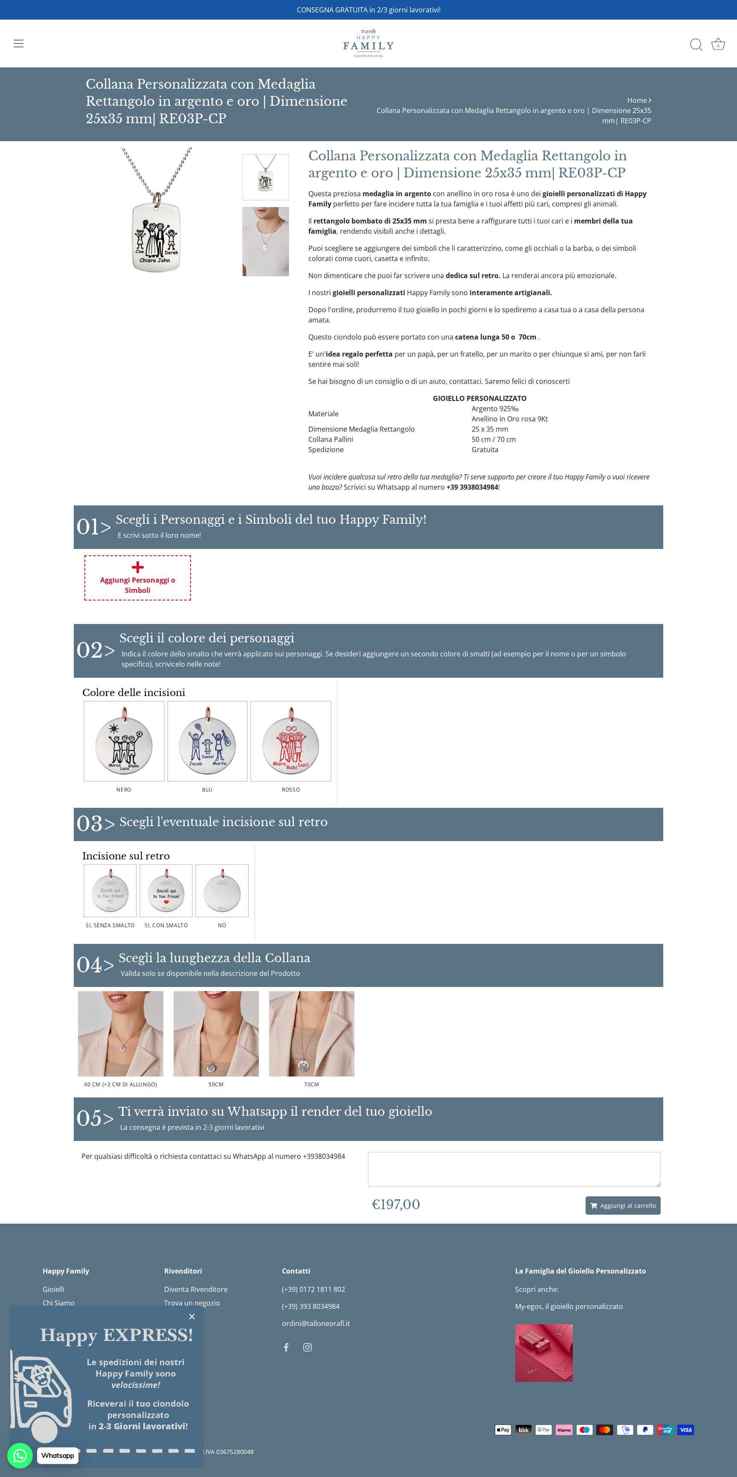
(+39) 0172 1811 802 (313, 1289)
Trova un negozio (192, 1303)
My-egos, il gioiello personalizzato (569, 1306)
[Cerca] (696, 44)
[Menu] (18, 43)
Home (637, 100)
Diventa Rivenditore (196, 1289)
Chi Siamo (59, 1303)
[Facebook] (286, 1346)
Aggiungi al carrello (626, 1205)
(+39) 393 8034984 (310, 1306)
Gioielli (53, 1289)
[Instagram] (307, 1346)
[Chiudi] (192, 1316)
